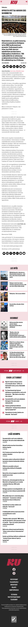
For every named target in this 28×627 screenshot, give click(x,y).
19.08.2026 (5, 533)
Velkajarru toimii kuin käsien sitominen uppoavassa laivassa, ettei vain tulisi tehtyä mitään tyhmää (18, 284)
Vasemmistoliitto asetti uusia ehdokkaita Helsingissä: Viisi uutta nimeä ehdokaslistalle (15, 401)
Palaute (14, 587)
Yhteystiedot (14, 579)
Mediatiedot (14, 585)
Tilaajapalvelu (14, 582)
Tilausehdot (14, 600)
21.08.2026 (5, 501)
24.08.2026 (5, 442)
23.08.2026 (5, 449)
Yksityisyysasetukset (14, 597)
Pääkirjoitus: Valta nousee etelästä (17, 293)
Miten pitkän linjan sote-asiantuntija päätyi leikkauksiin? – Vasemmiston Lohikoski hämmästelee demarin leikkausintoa (13, 498)
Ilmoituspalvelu (14, 590)
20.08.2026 (5, 515)
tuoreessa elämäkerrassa (17, 71)
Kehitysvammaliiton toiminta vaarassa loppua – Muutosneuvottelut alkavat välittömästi (16, 325)
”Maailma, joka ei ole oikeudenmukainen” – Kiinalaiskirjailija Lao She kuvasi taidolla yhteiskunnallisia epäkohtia (18, 334)
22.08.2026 (5, 470)
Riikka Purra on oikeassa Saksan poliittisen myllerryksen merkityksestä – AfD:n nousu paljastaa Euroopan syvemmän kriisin (17, 345)
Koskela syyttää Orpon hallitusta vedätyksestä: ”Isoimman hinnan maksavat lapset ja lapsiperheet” (15, 407)
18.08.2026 (5, 542)
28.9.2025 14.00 (23, 63)
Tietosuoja (14, 595)
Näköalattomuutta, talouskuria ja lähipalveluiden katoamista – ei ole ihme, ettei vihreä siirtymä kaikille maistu (17, 275)
